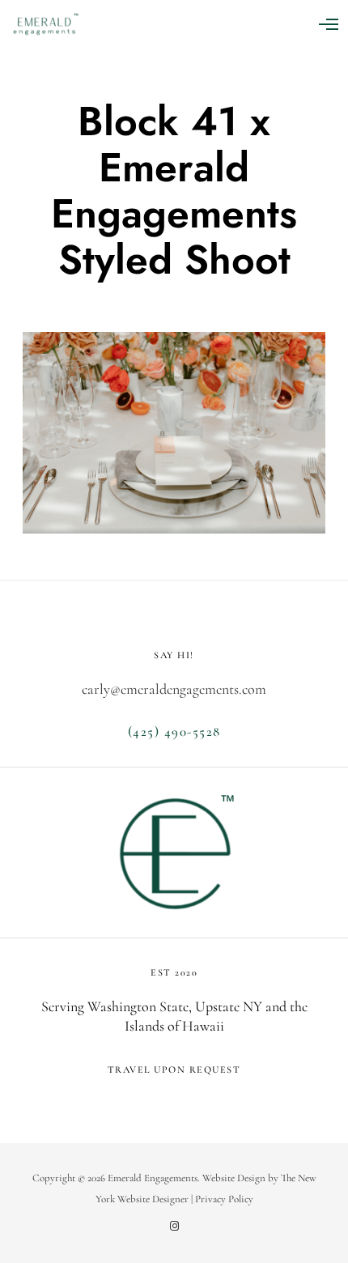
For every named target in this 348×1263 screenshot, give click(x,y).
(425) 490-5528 (174, 731)
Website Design (233, 1178)
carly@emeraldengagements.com (174, 689)
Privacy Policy (224, 1199)
